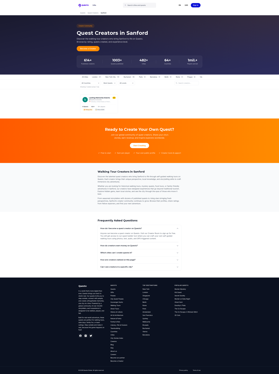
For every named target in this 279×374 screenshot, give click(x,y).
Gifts (94, 5)
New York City (112, 77)
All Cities (85, 77)
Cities (112, 335)
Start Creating (139, 145)
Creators (114, 341)
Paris (142, 77)
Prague (191, 77)
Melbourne (146, 322)
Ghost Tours (115, 309)
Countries (114, 331)
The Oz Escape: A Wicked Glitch (186, 312)
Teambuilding (115, 328)
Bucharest (129, 77)
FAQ (112, 348)
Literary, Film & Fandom (119, 325)
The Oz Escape (180, 309)
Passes (113, 295)
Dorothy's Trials (180, 305)
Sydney (145, 318)
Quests (113, 289)
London (96, 77)
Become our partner (118, 358)
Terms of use (197, 370)
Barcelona (155, 77)
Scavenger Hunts (117, 302)
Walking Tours (115, 305)
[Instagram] (86, 336)
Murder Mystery (180, 289)
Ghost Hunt (179, 302)
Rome (179, 77)
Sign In (195, 5)
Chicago (145, 299)
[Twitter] (91, 336)
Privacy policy (183, 370)
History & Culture (116, 312)
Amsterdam (147, 312)
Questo (82, 13)
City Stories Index (117, 338)
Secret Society (180, 295)
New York (146, 289)
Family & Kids (115, 322)
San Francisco (148, 315)
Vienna (145, 331)
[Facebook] (80, 336)
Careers (113, 354)
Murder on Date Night (182, 299)
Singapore (146, 295)
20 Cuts (177, 315)
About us (114, 351)
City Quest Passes (117, 299)
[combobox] (140, 5)
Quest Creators (93, 13)
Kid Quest (178, 292)
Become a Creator (88, 49)
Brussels (145, 325)
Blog (112, 345)
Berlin (168, 77)
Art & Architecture (117, 315)
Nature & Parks (116, 318)
